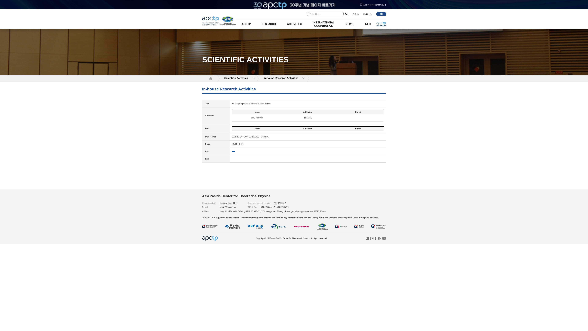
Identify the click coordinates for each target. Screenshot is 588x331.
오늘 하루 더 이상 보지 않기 (374, 5)
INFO (367, 24)
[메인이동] (210, 22)
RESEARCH (269, 24)
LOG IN (355, 14)
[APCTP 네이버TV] (379, 238)
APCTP (246, 24)
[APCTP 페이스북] (376, 238)
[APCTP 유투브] (384, 238)
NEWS (349, 24)
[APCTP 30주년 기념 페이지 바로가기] (294, 4)
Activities (294, 24)
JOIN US (367, 14)
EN (381, 14)
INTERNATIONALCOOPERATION (323, 24)
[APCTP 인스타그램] (372, 238)
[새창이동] (228, 21)
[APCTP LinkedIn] (367, 238)
